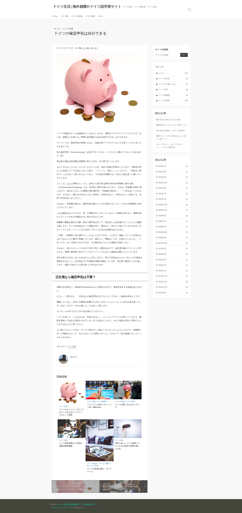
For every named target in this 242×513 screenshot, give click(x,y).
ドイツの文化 (77, 16)
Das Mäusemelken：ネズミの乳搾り (170, 130)
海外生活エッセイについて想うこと (171, 125)
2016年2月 (173, 265)
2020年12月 (173, 204)
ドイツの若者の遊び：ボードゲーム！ (99, 470)
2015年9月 (173, 292)
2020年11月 (173, 210)
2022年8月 (173, 177)
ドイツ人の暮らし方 (173, 84)
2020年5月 (173, 226)
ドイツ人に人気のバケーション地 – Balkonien (99, 405)
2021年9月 (173, 188)
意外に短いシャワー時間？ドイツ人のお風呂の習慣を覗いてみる (127, 446)
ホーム (57, 28)
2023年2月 (173, 166)
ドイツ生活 (90, 16)
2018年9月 (173, 237)
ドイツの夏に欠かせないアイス (127, 405)
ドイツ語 (64, 16)
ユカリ (95, 48)
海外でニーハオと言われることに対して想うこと (171, 137)
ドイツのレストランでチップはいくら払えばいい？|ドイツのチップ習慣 (71, 412)
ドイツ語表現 (102, 401)
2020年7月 (173, 221)
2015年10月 (173, 287)
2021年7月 (173, 193)
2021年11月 (173, 182)
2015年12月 (173, 276)
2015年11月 (173, 281)
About (100, 16)
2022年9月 (173, 171)
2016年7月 (173, 259)
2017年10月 (173, 243)
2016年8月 (173, 254)
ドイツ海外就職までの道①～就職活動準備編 (71, 444)
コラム (55, 16)
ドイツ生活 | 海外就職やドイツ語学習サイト (77, 504)
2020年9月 (173, 215)
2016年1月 (173, 270)
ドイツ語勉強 (173, 95)
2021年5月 (173, 199)
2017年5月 (173, 248)
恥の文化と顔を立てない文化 (168, 119)
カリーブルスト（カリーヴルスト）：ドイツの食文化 (169, 145)
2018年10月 (173, 232)
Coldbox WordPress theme (62, 507)
